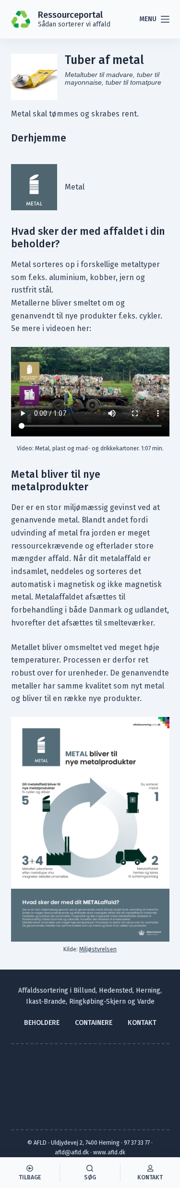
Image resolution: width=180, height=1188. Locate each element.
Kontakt (142, 1023)
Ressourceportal (70, 15)
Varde (146, 1001)
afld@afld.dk (72, 1152)
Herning (148, 990)
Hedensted (115, 990)
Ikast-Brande (46, 1001)
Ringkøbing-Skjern (97, 1001)
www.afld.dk (109, 1152)
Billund (84, 990)
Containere (93, 1023)
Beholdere (42, 1023)
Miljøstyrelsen (98, 949)
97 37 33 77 (137, 1142)
